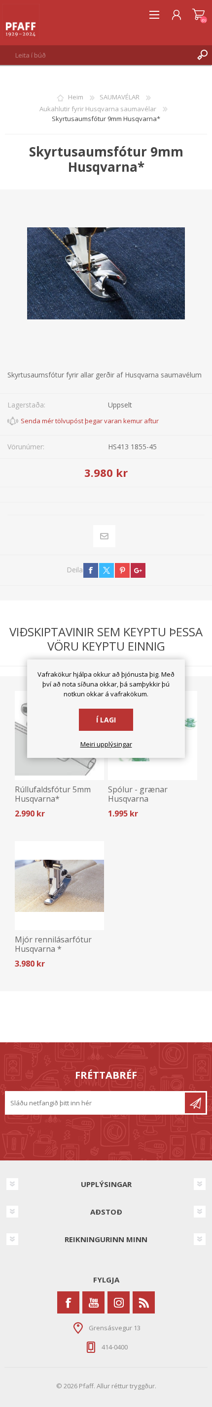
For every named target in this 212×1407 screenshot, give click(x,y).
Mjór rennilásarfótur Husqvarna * (53, 944)
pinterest (122, 570)
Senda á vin (104, 536)
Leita (202, 55)
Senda (195, 1103)
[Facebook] (68, 1302)
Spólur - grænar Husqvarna (138, 794)
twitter (106, 570)
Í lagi (106, 719)
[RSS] (144, 1302)
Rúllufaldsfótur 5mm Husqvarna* (53, 794)
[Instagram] (118, 1302)
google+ (138, 570)
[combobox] (96, 55)
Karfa (198, 15)
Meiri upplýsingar (106, 745)
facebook (90, 570)
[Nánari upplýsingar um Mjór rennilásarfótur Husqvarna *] (59, 885)
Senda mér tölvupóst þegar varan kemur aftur (90, 420)
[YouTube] (93, 1302)
